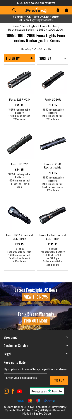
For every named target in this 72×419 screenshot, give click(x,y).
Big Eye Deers (43, 413)
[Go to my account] (57, 10)
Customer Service (16, 345)
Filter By (13, 58)
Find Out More (36, 321)
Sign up (59, 380)
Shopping (10, 337)
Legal (7, 354)
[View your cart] (66, 10)
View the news (36, 297)
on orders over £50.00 (36, 18)
